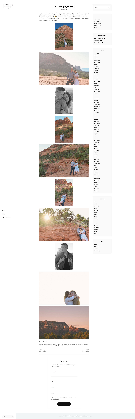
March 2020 (96, 159)
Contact (3, 214)
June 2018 (96, 186)
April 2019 (96, 171)
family (95, 212)
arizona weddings (70, 344)
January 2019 (97, 176)
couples (41, 341)
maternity (96, 218)
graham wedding (97, 25)
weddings (96, 229)
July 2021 (96, 133)
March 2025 (96, 74)
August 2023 (96, 98)
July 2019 (96, 167)
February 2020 (97, 161)
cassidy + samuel (97, 19)
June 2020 (96, 155)
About (3, 210)
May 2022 (96, 119)
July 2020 (96, 152)
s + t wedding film (97, 21)
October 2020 (96, 146)
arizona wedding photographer (62, 344)
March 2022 (96, 121)
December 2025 (97, 60)
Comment (53, 371)
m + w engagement (98, 23)
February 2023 (97, 102)
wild (95, 233)
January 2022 (97, 125)
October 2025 (96, 64)
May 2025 (96, 72)
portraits (96, 225)
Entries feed (96, 246)
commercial (96, 206)
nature (95, 223)
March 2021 (96, 138)
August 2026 (96, 53)
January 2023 (97, 104)
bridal (95, 204)
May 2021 (96, 136)
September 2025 (97, 66)
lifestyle (95, 216)
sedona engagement (43, 345)
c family (95, 27)
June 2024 (96, 87)
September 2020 (97, 148)
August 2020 (96, 150)
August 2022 (96, 112)
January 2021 (97, 142)
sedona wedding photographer (57, 345)
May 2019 (96, 169)
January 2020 (97, 163)
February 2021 (97, 140)
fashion (95, 214)
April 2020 (96, 157)
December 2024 (97, 79)
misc (95, 220)
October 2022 (96, 108)
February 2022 (97, 123)
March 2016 (96, 190)
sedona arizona (75, 344)
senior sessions (97, 227)
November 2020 (97, 144)
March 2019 (96, 174)
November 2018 (97, 180)
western (95, 231)
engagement (45, 341)
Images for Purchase (6, 217)
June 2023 (96, 100)
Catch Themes (88, 416)
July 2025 (96, 70)
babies (95, 202)
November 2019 (97, 165)
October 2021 (96, 129)
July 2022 (96, 115)
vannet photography (65, 345)
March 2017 (96, 188)
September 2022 (97, 110)
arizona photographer (54, 344)
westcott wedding (101, 38)
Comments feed (97, 248)
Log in (95, 244)
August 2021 (96, 131)
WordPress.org (97, 250)
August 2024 (96, 85)
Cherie (95, 38)
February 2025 (97, 77)
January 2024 (97, 89)
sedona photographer (49, 345)
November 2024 (97, 81)
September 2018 (97, 184)
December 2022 (97, 106)
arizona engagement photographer (45, 344)
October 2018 (96, 182)
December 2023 (97, 91)
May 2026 (96, 55)
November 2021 (97, 127)
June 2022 (96, 117)
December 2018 (97, 178)
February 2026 (97, 58)
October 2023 (96, 96)
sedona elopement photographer (83, 344)
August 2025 (96, 68)
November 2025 (97, 62)
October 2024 (96, 83)
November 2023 (97, 93)
